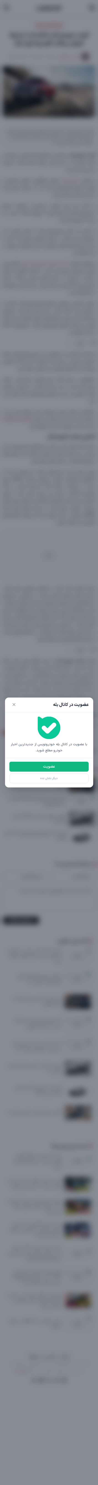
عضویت (49, 766)
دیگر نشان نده (49, 778)
